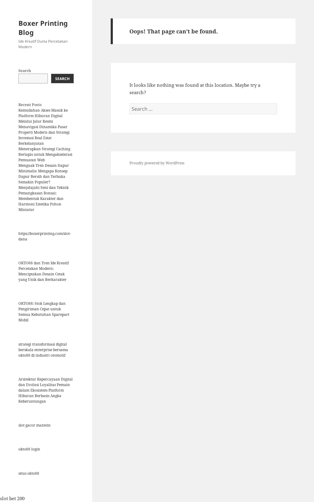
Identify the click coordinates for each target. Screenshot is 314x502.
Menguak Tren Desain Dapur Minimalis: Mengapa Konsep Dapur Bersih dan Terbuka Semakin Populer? (43, 174)
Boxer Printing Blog (43, 27)
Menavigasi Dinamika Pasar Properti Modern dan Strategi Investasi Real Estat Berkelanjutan (44, 135)
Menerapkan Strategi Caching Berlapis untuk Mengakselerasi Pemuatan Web (45, 154)
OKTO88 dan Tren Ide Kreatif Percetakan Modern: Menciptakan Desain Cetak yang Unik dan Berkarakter (43, 271)
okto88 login (29, 449)
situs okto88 (28, 473)
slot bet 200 (12, 498)
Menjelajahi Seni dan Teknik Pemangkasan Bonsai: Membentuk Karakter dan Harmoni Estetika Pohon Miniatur (43, 198)
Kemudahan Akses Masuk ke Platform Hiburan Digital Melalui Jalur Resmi (43, 116)
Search (24, 70)
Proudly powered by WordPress (156, 163)
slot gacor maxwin (34, 425)
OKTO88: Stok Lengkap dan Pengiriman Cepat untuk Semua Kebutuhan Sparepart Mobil (43, 312)
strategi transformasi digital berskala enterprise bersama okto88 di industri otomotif (43, 350)
